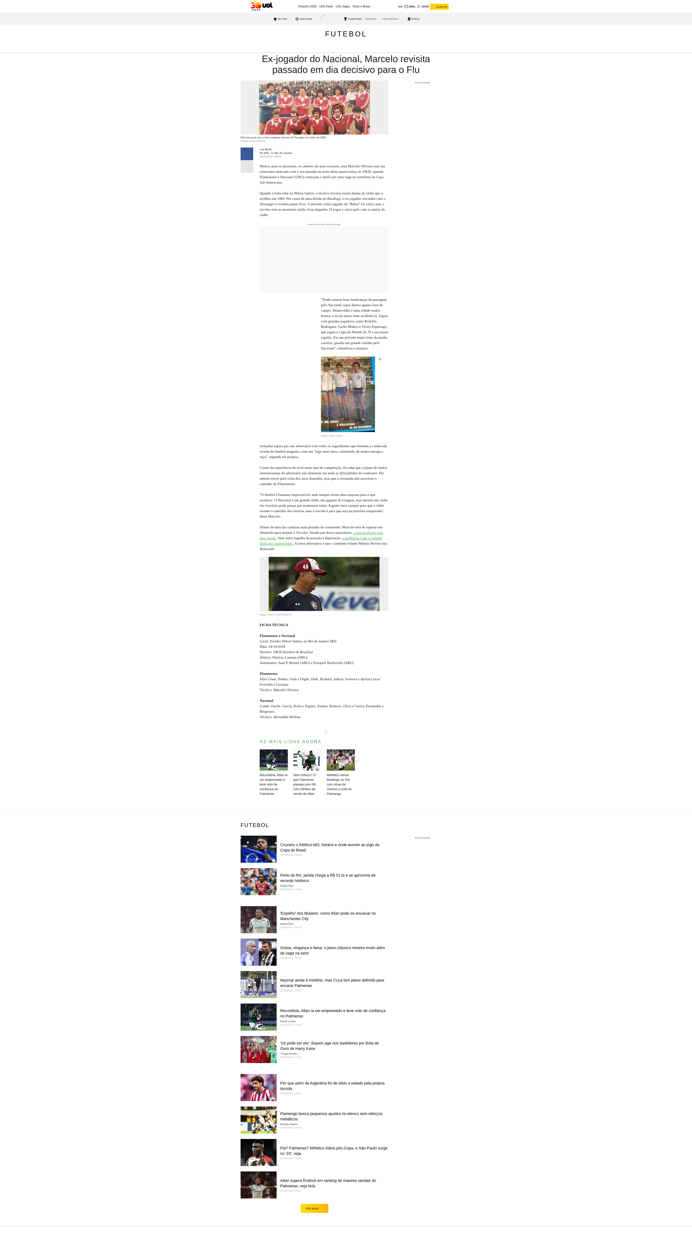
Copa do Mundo (389, 19)
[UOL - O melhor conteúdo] (261, 6)
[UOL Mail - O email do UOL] (410, 6)
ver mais (312, 1208)
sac (400, 6)
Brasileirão (370, 19)
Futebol (346, 34)
